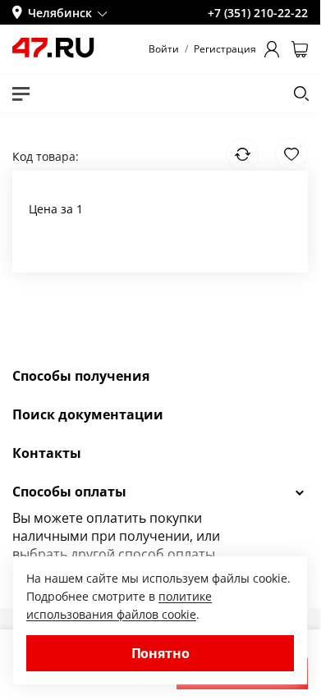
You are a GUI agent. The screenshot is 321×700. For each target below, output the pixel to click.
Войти (164, 49)
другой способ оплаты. (144, 554)
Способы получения (80, 376)
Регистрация (225, 49)
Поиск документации (87, 414)
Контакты (46, 453)
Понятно (160, 653)
